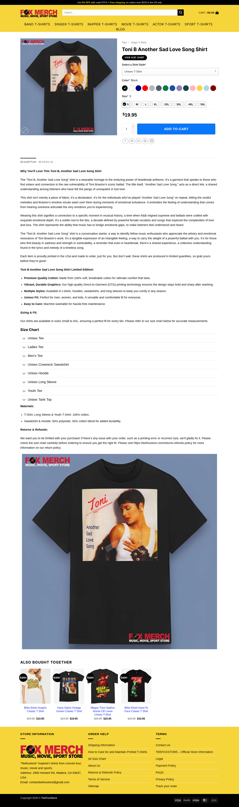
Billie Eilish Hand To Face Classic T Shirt (136, 709)
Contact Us (163, 745)
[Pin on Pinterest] (145, 141)
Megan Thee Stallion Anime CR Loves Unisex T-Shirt (103, 711)
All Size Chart (97, 758)
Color (126, 80)
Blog (120, 29)
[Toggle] (23, 339)
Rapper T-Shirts (102, 24)
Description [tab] (28, 162)
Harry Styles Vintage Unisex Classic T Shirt (69, 709)
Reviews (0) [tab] (46, 162)
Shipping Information (101, 745)
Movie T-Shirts (135, 24)
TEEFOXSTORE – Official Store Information (184, 752)
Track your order (166, 786)
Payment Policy (166, 765)
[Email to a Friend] (138, 141)
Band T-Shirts (37, 24)
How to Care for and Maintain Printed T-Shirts (117, 752)
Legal (159, 758)
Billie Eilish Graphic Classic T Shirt (35, 709)
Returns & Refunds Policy (104, 772)
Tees (124, 42)
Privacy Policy (165, 779)
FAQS (160, 772)
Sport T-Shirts (199, 24)
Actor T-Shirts (166, 24)
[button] (209, 13)
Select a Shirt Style (134, 64)
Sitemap (93, 786)
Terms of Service (99, 779)
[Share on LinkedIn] (152, 141)
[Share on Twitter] (132, 141)
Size (125, 96)
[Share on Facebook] (125, 141)
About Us (94, 765)
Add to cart (176, 129)
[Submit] (181, 12)
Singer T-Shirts (68, 24)
